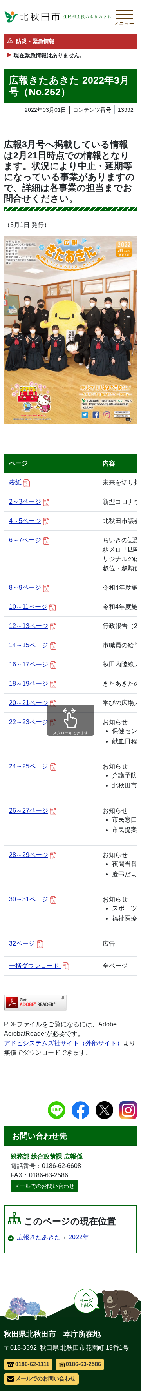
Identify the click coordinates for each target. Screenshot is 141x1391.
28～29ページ (28, 855)
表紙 (15, 482)
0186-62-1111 (32, 1364)
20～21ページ (28, 702)
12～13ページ (28, 626)
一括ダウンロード (35, 965)
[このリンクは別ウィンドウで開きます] (35, 1003)
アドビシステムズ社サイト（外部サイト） (63, 1043)
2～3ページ (25, 501)
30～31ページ (28, 899)
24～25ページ (28, 766)
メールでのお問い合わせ (44, 1186)
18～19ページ (28, 683)
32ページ (22, 943)
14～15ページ (28, 645)
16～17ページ (28, 664)
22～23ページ (28, 722)
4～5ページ (25, 521)
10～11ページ (28, 606)
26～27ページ (28, 810)
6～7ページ (25, 540)
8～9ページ (25, 587)
